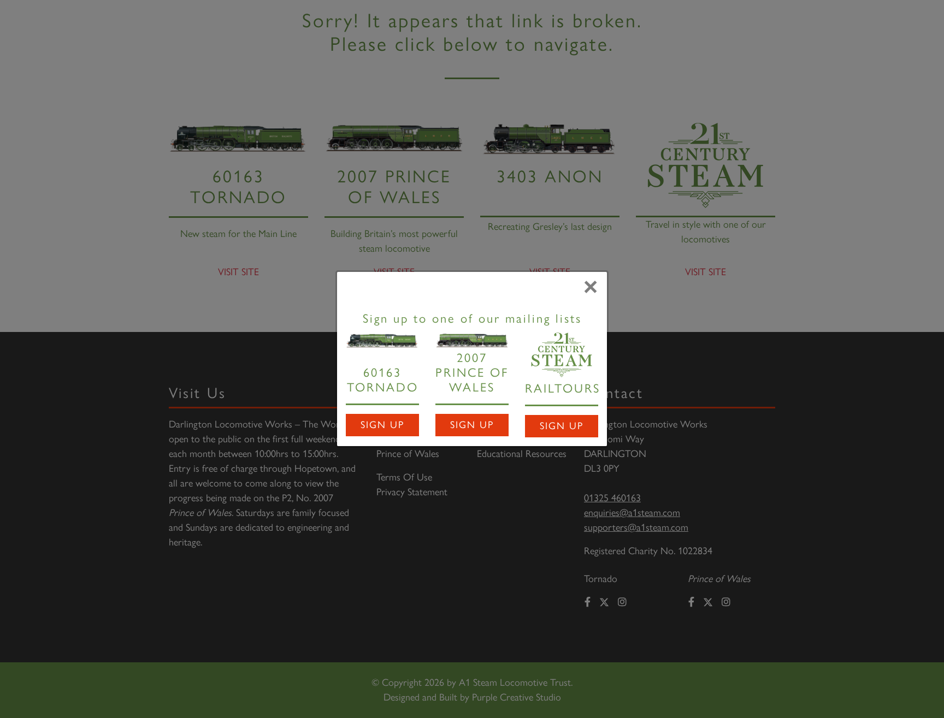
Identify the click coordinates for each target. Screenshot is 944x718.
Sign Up (382, 425)
